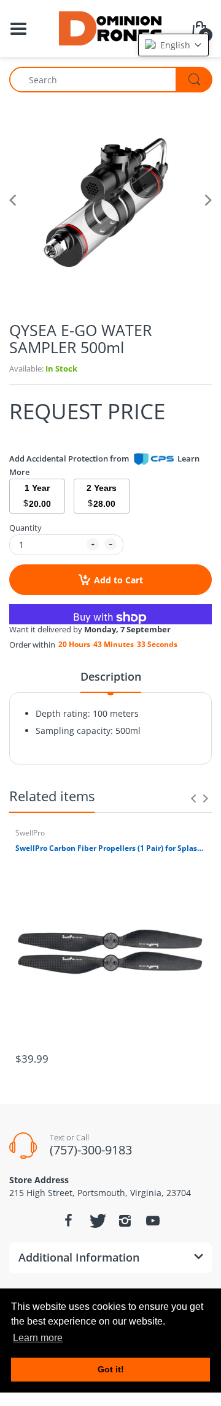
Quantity (25, 527)
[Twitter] (96, 1220)
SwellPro (30, 833)
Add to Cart (118, 580)
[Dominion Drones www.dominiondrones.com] (111, 27)
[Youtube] (153, 1220)
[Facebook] (68, 1220)
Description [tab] (110, 676)
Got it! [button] (111, 1369)
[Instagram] (124, 1220)
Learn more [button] (38, 1338)
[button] (173, 45)
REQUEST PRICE (87, 411)
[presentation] (193, 798)
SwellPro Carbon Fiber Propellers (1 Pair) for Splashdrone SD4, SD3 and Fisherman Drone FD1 (110, 848)
